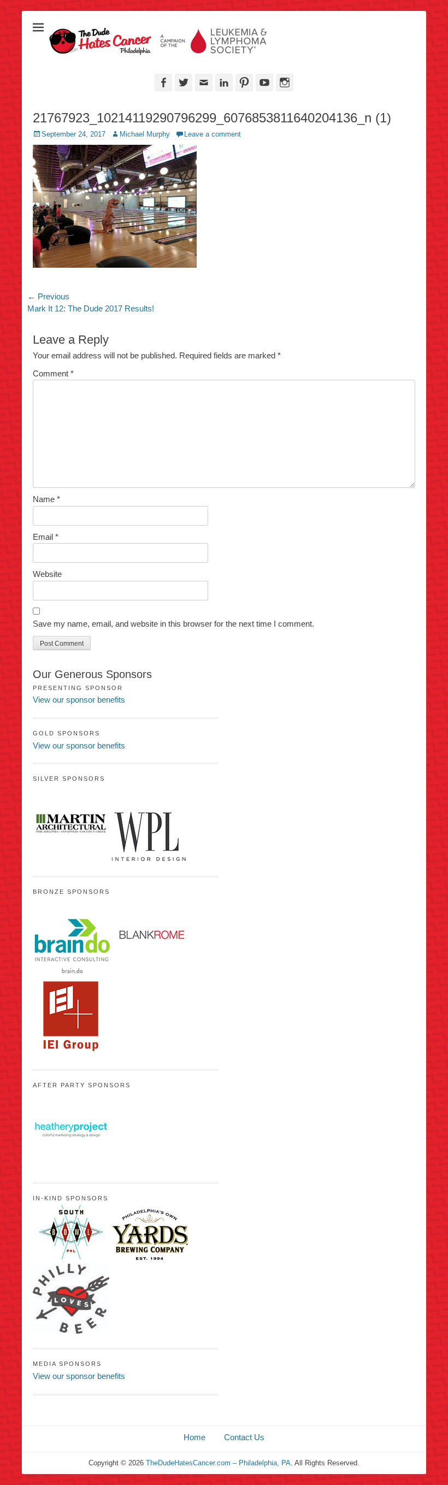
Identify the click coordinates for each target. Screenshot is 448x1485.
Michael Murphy (145, 134)
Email (45, 536)
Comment (53, 373)
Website (47, 574)
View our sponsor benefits (79, 699)
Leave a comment (212, 134)
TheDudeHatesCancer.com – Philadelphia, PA (218, 1463)
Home (194, 1437)
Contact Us (244, 1437)
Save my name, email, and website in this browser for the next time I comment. (173, 623)
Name (46, 499)
